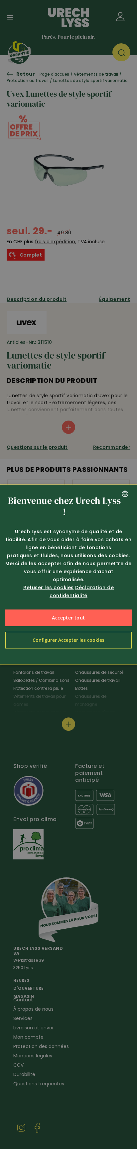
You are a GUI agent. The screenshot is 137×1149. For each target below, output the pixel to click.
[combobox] (125, 494)
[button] (68, 640)
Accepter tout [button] (68, 617)
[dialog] (68, 574)
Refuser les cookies (48, 587)
